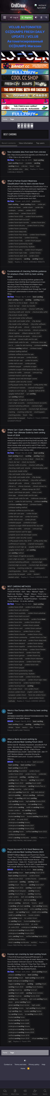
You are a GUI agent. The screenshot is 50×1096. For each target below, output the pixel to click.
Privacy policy (34, 1064)
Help (43, 1064)
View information (26, 143)
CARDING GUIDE (41, 577)
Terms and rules (20, 1064)
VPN (29, 1041)
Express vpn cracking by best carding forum (26, 954)
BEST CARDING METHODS (19, 586)
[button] (4, 17)
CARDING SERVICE (38, 701)
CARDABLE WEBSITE (15, 172)
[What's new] (41, 17)
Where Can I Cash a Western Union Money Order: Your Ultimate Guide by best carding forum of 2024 (26, 432)
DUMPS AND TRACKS (21, 730)
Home (23, 1068)
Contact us (8, 1064)
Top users (40, 143)
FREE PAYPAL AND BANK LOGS (25, 840)
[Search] (46, 17)
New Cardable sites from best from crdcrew (26, 152)
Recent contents (9, 143)
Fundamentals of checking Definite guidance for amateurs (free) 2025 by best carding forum (26, 274)
